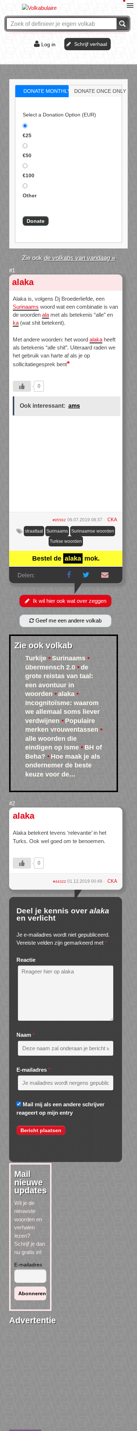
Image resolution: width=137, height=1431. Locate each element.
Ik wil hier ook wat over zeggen (69, 601)
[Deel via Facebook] (69, 575)
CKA (112, 881)
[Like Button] (22, 386)
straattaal (34, 531)
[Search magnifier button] (122, 23)
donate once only (100, 91)
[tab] (42, 91)
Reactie (25, 960)
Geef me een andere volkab (68, 620)
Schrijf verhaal (90, 44)
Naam (23, 1035)
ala (45, 315)
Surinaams (26, 307)
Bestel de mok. (66, 558)
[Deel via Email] (105, 575)
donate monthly (47, 91)
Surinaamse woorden (92, 531)
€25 (27, 135)
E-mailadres (31, 1070)
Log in (48, 44)
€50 (27, 155)
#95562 (59, 520)
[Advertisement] (66, 466)
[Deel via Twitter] (86, 575)
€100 (28, 175)
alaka (23, 282)
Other (30, 195)
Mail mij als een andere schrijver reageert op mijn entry (60, 1108)
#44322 (60, 881)
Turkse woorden (66, 541)
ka (16, 323)
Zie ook (68, 257)
